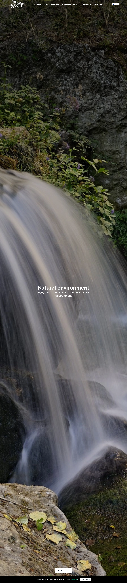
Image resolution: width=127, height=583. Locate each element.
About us (37, 4)
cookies (74, 579)
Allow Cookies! (85, 579)
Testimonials (86, 4)
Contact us (98, 4)
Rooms (46, 4)
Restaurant (55, 4)
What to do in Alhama (70, 4)
